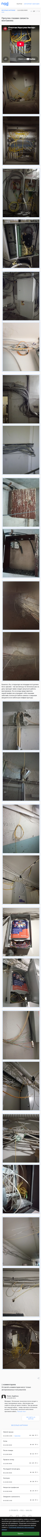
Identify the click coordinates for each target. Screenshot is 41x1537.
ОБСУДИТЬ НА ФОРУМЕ (30, 1418)
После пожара (8, 1450)
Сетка (5, 1441)
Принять (20, 1533)
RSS (22, 1510)
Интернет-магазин (31, 4)
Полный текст (21, 1411)
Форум (19, 4)
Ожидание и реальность (11, 1496)
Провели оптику (8, 1459)
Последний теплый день (11, 1469)
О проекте (13, 1510)
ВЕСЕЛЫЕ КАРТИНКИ (8, 10)
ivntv (3, 12)
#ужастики (17, 1435)
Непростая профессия (11, 1487)
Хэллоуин (6, 1478)
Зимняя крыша (8, 1432)
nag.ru (29, 1510)
